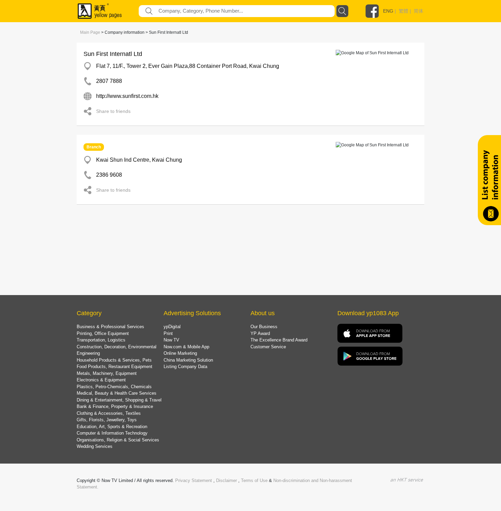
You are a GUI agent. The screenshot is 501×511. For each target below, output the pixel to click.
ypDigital (172, 326)
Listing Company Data (185, 366)
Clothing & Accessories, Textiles (109, 413)
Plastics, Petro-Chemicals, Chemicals (114, 386)
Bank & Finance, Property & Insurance (115, 406)
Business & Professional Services (110, 326)
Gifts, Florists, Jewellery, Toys (107, 419)
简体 (418, 11)
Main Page (90, 32)
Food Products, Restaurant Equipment (114, 366)
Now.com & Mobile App (186, 346)
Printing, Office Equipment (103, 333)
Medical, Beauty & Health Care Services (116, 393)
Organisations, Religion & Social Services (118, 439)
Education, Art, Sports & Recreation (112, 426)
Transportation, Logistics (101, 339)
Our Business (263, 326)
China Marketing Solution (188, 360)
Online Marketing (180, 353)
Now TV (171, 339)
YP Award (260, 333)
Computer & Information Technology (112, 433)
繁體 (403, 11)
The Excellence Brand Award (278, 339)
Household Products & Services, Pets (114, 360)
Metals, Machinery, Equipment (107, 373)
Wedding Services (94, 446)
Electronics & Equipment (101, 379)
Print (168, 333)
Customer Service (268, 346)
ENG (388, 11)
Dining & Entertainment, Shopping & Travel (119, 400)
